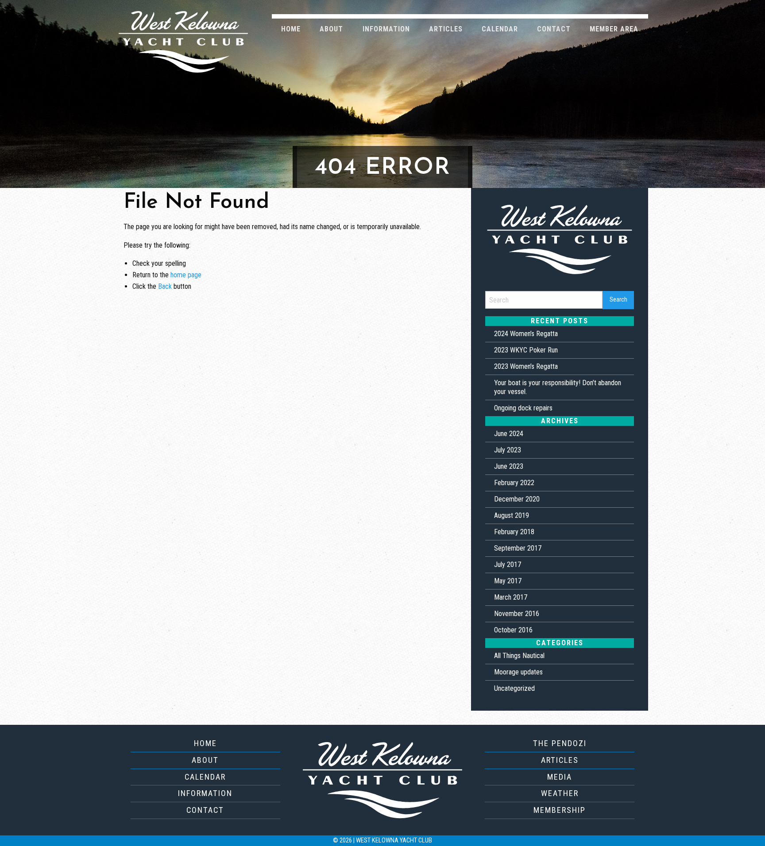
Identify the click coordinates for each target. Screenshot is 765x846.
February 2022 (514, 483)
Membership (559, 810)
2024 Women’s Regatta (526, 333)
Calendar (500, 29)
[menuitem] (291, 28)
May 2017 (508, 581)
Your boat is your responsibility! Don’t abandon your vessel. (557, 387)
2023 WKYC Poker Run (526, 350)
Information (386, 29)
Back (165, 286)
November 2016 (516, 613)
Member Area (614, 29)
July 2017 (507, 564)
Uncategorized (514, 688)
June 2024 (508, 433)
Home (291, 29)
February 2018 (514, 532)
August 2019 (511, 515)
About (331, 29)
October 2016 (513, 630)
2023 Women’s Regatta (526, 366)
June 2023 (508, 466)
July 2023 (507, 450)
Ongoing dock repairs (523, 408)
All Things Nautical (519, 655)
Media (559, 776)
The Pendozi (560, 743)
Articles (446, 29)
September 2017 (517, 548)
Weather (560, 793)
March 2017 (510, 597)
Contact (554, 29)
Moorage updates (518, 672)
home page (185, 275)
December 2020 (517, 499)
